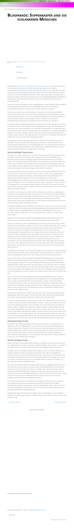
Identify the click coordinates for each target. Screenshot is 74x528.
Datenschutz (52, 1)
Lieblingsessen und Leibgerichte (21, 472)
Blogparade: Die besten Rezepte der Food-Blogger (28, 419)
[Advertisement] (37, 40)
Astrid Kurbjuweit (17, 422)
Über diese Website (64, 1)
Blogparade (12, 9)
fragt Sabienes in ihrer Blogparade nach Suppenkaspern (33, 86)
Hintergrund (44, 422)
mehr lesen (12, 433)
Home (5, 9)
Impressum (43, 1)
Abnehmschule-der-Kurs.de (36, 510)
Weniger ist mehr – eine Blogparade (22, 445)
